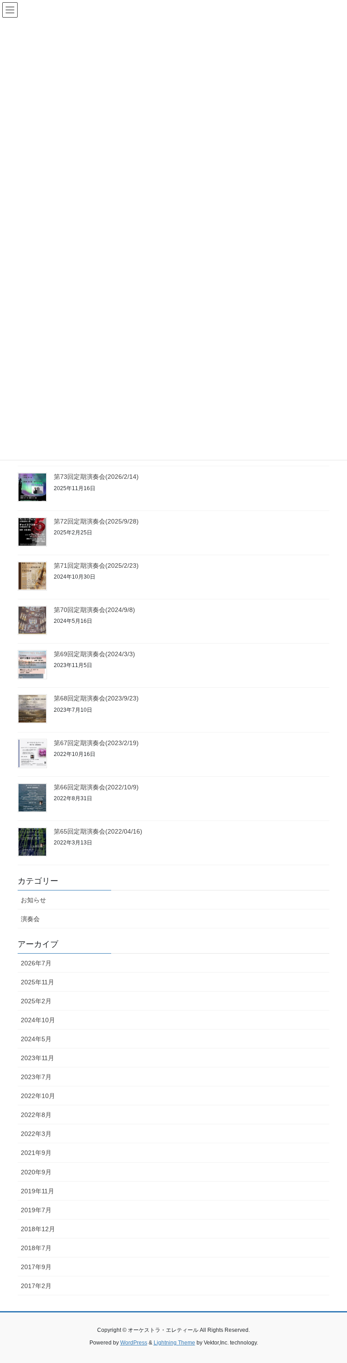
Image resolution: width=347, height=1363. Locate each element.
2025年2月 (36, 1001)
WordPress (133, 1343)
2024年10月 (38, 1020)
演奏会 (30, 919)
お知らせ (33, 900)
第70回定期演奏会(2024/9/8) (94, 609)
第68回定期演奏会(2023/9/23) (96, 698)
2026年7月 (36, 963)
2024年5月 (36, 1039)
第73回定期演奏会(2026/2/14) (96, 476)
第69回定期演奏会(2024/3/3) (94, 654)
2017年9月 (36, 1266)
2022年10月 (38, 1095)
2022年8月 (36, 1114)
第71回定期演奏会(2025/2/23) (96, 565)
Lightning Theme (174, 1343)
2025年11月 (37, 982)
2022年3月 (36, 1133)
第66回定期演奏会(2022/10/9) (96, 787)
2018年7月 (36, 1248)
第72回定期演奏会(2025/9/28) (96, 521)
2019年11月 (37, 1191)
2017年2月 (36, 1285)
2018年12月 (38, 1229)
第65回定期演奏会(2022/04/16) (98, 831)
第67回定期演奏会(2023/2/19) (96, 742)
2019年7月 (36, 1210)
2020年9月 (36, 1172)
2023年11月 (37, 1058)
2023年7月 (36, 1076)
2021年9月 (36, 1152)
